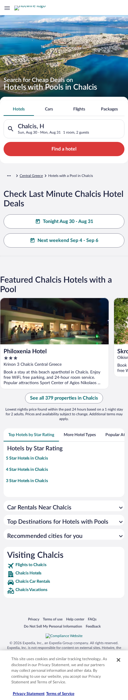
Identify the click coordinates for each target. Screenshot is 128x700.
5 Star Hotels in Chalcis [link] (27, 458)
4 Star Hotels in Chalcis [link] (27, 470)
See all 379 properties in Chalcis (64, 398)
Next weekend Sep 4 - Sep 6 (68, 240)
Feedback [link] (93, 626)
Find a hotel (64, 149)
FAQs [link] (92, 619)
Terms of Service (60, 694)
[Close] (118, 659)
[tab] (19, 109)
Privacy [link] (33, 619)
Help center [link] (75, 619)
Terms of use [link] (53, 619)
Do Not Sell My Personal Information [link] (53, 626)
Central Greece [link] (31, 176)
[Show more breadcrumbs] (9, 175)
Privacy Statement (29, 694)
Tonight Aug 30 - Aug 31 (68, 221)
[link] (64, 565)
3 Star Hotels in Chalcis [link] (27, 481)
